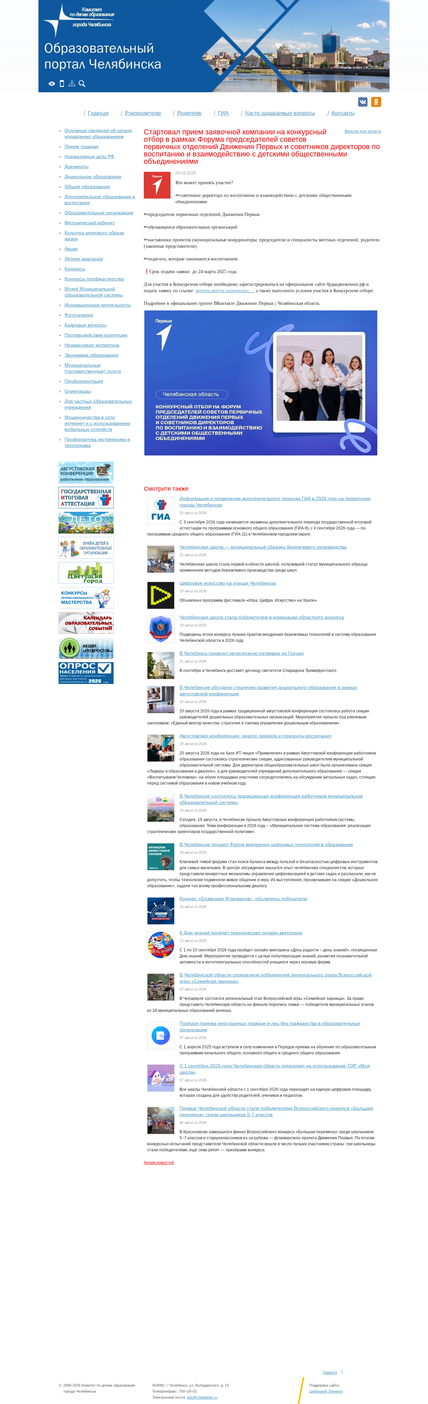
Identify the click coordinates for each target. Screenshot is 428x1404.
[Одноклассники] (376, 102)
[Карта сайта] (72, 84)
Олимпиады (78, 391)
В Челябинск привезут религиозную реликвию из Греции (242, 653)
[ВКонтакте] (363, 102)
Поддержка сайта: (324, 1385)
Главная (98, 113)
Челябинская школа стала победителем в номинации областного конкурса (262, 617)
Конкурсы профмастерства (94, 278)
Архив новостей (159, 1162)
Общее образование (87, 186)
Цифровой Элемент (326, 1391)
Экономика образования (91, 355)
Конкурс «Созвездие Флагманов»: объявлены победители (243, 898)
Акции (71, 248)
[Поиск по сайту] (82, 84)
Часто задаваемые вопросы (280, 113)
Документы (77, 166)
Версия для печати (363, 131)
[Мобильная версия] (62, 84)
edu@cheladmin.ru (202, 1397)
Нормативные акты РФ (89, 156)
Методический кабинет (90, 222)
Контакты (343, 113)
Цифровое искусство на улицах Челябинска (228, 583)
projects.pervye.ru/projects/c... (224, 290)
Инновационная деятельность (98, 305)
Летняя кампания (84, 258)
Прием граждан (82, 146)
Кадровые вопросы (85, 325)
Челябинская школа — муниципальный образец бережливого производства (263, 547)
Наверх (330, 1372)
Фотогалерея (79, 315)
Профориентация (84, 381)
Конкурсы (75, 268)
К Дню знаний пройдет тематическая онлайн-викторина (241, 932)
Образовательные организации (99, 212)
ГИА (223, 113)
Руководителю (143, 113)
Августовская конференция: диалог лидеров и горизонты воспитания (255, 735)
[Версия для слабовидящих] (52, 84)
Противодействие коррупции (96, 335)
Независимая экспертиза (92, 345)
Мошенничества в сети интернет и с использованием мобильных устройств (97, 423)
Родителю (189, 113)
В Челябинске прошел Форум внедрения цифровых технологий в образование (266, 844)
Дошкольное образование (93, 176)
